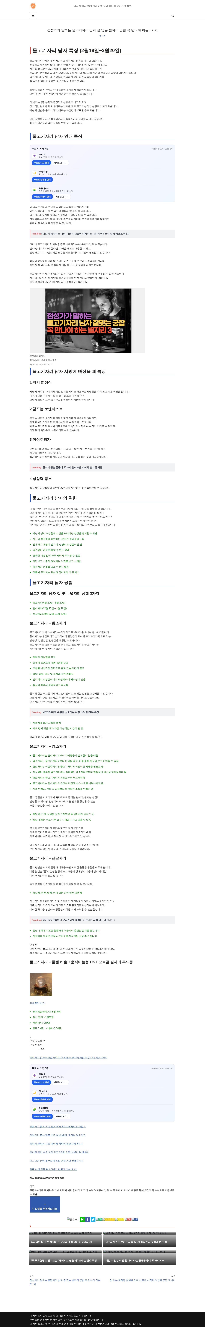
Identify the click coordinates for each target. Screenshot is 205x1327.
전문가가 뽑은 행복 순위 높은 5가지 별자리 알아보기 (58, 1135)
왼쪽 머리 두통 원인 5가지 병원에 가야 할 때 (53, 1169)
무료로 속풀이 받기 (42, 197)
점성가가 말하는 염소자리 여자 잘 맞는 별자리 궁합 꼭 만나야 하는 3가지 (68, 1057)
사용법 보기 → (62, 197)
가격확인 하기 (37, 1003)
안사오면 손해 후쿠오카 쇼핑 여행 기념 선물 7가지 (56, 1161)
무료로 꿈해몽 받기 (42, 180)
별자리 (102, 35)
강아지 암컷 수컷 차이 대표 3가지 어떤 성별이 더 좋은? (59, 1152)
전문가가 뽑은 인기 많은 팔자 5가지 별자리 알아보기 (58, 1126)
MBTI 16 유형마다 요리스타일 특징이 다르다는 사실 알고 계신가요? (79, 920)
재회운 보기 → (60, 163)
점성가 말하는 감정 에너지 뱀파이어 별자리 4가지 (56, 1143)
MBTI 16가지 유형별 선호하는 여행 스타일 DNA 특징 (71, 712)
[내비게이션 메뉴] (33, 15)
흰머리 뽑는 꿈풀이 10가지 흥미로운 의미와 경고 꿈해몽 (72, 467)
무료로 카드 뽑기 (41, 163)
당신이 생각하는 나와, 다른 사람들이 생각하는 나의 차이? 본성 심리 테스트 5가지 (86, 233)
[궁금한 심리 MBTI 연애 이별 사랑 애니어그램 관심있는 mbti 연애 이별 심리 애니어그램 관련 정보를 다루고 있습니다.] (34, 6)
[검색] (173, 16)
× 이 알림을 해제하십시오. (45, 1206)
